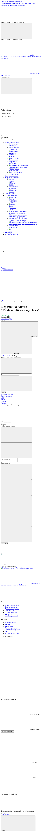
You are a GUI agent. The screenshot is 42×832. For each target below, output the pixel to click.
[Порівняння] (16, 31)
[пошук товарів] (16, 86)
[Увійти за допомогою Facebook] (16, 435)
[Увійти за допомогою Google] (16, 450)
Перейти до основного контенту (11, 1)
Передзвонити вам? (7, 731)
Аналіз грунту (11, 3)
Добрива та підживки (12, 177)
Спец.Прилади (10, 193)
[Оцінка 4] (16, 519)
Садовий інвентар (11, 195)
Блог (9, 5)
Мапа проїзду (5, 814)
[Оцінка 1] (16, 472)
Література (8, 233)
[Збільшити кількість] (16, 383)
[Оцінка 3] (16, 503)
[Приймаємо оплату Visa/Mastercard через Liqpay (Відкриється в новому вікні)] (17, 568)
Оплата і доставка (22, 3)
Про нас (3, 3)
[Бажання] (21, 13)
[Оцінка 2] (16, 487)
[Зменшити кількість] (16, 366)
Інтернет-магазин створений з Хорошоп (14, 585)
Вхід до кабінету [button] (10, 622)
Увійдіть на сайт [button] (6, 355)
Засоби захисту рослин (12, 142)
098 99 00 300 (5, 75)
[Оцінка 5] (16, 534)
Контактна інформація (12, 630)
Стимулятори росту (11, 176)
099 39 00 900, (35, 73)
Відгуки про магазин (18, 5)
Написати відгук (6, 319)
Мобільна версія (35, 583)
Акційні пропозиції (11, 234)
